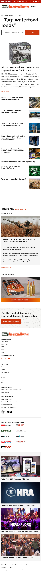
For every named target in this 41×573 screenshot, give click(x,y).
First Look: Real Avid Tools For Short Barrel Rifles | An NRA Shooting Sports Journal (19, 248)
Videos (3, 383)
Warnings (3, 567)
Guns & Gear (5, 372)
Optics (3, 378)
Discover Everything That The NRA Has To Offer (19, 531)
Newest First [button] (23, 37)
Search (32, 33)
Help (2, 350)
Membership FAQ (6, 405)
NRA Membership (6, 399)
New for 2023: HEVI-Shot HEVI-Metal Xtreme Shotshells (12, 99)
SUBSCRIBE (11, 322)
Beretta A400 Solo (8, 244)
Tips (2, 380)
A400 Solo (18, 244)
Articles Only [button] (9, 37)
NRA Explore (5, 392)
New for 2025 (5, 268)
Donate (24, 2)
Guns (3, 375)
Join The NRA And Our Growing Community (18, 505)
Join (14, 2)
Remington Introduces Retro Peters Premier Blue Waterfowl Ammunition (12, 151)
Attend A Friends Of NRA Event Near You (17, 557)
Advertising (4, 342)
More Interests (19, 209)
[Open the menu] (37, 6)
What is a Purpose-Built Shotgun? (13, 179)
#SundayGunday (8, 274)
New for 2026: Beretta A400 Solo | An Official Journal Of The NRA (19, 240)
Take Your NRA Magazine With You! (15, 479)
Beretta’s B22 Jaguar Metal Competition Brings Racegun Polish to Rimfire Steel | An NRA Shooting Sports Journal (20, 255)
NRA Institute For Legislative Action (11, 390)
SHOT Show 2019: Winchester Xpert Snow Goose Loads (12, 124)
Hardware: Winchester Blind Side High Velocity (18, 161)
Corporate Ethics (25, 565)
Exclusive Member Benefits (9, 402)
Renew (19, 2)
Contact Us (4, 344)
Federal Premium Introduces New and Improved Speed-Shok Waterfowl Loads (13, 138)
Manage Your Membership (9, 407)
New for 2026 (25, 244)
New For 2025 (6, 213)
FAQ (2, 347)
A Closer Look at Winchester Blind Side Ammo (11, 167)
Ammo (7, 91)
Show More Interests (25, 300)
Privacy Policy (4, 565)
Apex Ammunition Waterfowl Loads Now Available (11, 111)
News (3, 91)
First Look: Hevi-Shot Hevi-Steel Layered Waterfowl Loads (20, 69)
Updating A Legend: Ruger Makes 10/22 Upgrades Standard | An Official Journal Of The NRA (18, 261)
